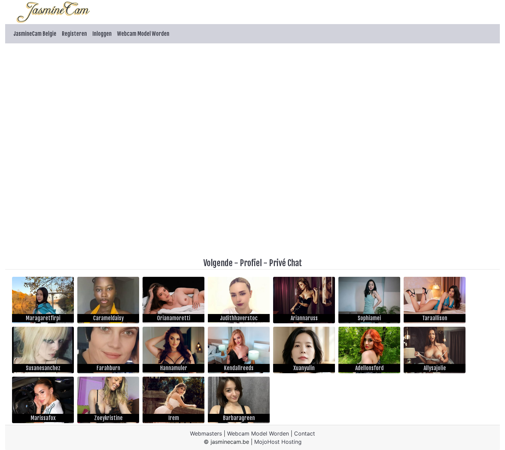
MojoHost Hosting (278, 441)
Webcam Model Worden (143, 33)
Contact (304, 433)
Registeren (74, 33)
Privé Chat (285, 263)
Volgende (218, 263)
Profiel (251, 263)
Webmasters (206, 433)
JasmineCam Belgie (34, 33)
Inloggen (102, 33)
